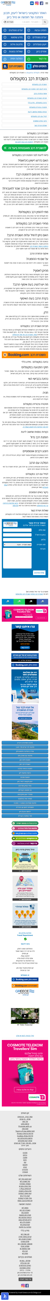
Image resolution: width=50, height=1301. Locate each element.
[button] (4, 1296)
